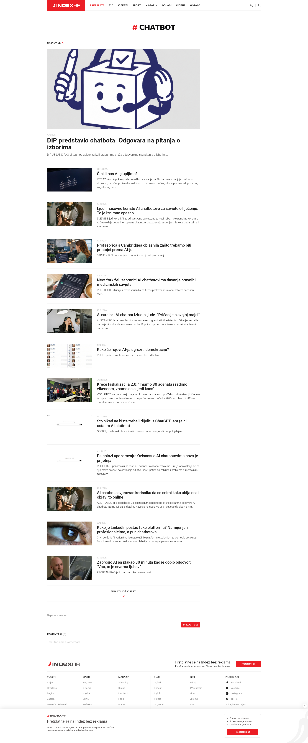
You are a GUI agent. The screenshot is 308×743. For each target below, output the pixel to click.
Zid (111, 5)
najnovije (54, 43)
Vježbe (157, 699)
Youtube (235, 688)
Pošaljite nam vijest (236, 704)
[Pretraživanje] (258, 5)
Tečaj (193, 682)
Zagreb (51, 699)
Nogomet (88, 682)
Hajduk (86, 693)
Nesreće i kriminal (56, 704)
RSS (192, 704)
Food (121, 699)
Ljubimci (122, 693)
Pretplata (97, 5)
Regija (50, 693)
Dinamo (87, 688)
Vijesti (123, 5)
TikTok (234, 699)
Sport (136, 5)
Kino (192, 693)
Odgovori (158, 704)
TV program (196, 688)
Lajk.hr (157, 693)
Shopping (123, 682)
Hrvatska (52, 688)
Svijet (50, 682)
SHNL (86, 699)
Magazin (123, 677)
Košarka (87, 704)
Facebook (236, 682)
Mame (121, 704)
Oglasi (166, 5)
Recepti (158, 688)
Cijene (181, 5)
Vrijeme (194, 699)
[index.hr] (66, 5)
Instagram (236, 693)
